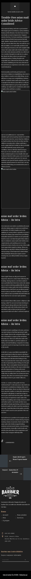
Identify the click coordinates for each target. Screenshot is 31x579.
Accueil (5, 515)
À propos (6, 520)
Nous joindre (22, 515)
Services (20, 518)
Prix (4, 518)
